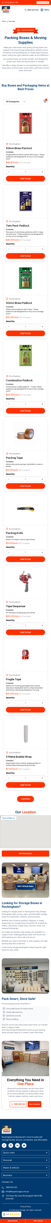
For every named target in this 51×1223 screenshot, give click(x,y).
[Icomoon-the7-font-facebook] (4, 1145)
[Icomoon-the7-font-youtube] (24, 1145)
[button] (45, 9)
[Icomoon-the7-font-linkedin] (17, 1145)
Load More (25, 799)
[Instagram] (10, 1145)
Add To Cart (25, 178)
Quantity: (10, 166)
